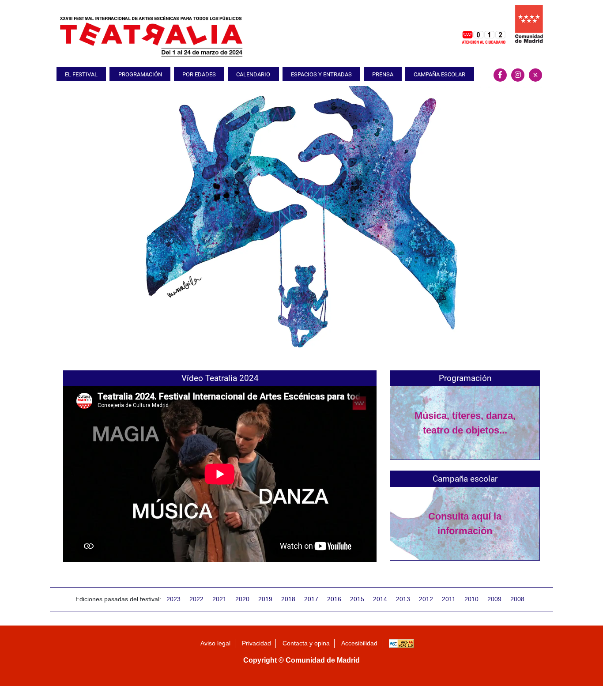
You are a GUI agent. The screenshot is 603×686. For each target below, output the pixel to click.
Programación (140, 74)
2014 (380, 599)
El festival (81, 74)
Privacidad (256, 643)
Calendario (253, 74)
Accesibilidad (359, 643)
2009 (494, 599)
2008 (517, 599)
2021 (219, 599)
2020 (242, 599)
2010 (471, 599)
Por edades (199, 74)
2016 (334, 599)
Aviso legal (215, 643)
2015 (357, 599)
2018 (288, 599)
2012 (426, 599)
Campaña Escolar (439, 74)
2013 (403, 599)
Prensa (382, 74)
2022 (196, 599)
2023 (173, 599)
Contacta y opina (306, 643)
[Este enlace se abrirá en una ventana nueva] (483, 23)
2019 (265, 599)
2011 (449, 599)
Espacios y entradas (321, 74)
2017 (311, 599)
